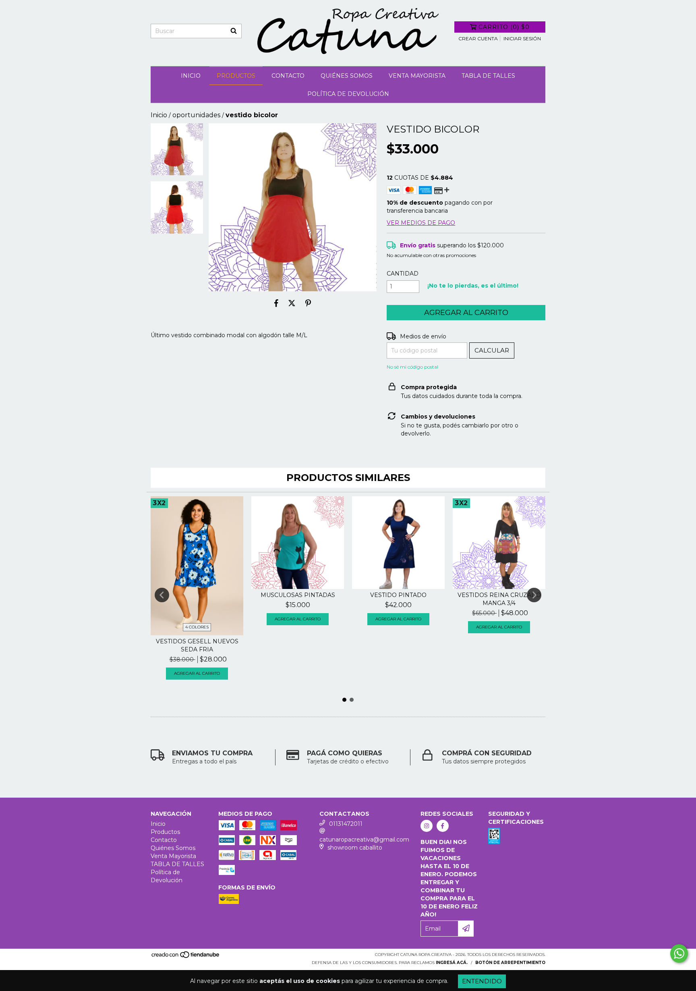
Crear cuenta (478, 38)
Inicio (191, 75)
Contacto (287, 75)
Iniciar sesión (522, 38)
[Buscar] (234, 31)
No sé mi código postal (412, 367)
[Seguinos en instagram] (426, 826)
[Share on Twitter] (292, 303)
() (504, 27)
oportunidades (196, 115)
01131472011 (345, 823)
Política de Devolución (348, 93)
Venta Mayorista (417, 75)
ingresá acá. (452, 962)
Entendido (482, 981)
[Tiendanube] (186, 957)
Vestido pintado (398, 595)
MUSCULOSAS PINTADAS (298, 595)
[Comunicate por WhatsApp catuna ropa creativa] (679, 953)
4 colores (197, 627)
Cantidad (402, 273)
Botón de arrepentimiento (510, 962)
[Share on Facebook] (276, 303)
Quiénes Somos (347, 75)
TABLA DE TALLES (488, 75)
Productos (236, 75)
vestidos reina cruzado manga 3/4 (499, 599)
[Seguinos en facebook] (443, 826)
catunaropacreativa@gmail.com (364, 839)
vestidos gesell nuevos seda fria (197, 645)
